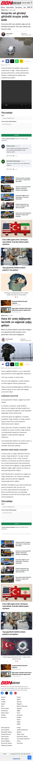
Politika (3, 715)
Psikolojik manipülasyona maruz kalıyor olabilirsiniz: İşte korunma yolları (16, 658)
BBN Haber (5, 10)
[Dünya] (16, 228)
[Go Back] (29, 757)
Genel (11, 315)
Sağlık (18, 710)
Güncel (3, 7)
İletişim (19, 732)
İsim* (2, 115)
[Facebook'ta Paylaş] (7, 61)
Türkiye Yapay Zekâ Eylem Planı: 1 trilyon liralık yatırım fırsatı (16, 294)
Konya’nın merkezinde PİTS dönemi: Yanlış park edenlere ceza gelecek (23, 188)
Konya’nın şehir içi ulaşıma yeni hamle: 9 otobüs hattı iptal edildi (23, 179)
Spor (2, 706)
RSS (5, 754)
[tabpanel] (16, 286)
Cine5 (18, 741)
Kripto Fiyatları (5, 741)
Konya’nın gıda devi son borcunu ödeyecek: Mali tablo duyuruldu (22, 205)
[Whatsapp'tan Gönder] (17, 61)
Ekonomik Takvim (6, 743)
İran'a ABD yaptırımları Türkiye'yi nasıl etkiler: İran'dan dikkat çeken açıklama (15, 242)
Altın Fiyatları (5, 739)
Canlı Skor (20, 743)
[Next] (25, 296)
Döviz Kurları (5, 736)
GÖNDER (16, 135)
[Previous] (7, 296)
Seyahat (19, 708)
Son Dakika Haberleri (23, 739)
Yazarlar (19, 702)
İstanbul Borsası (6, 734)
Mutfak (19, 717)
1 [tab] (15, 661)
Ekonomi (3, 717)
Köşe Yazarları (5, 727)
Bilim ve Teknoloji (22, 706)
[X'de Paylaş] (12, 61)
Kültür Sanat (5, 713)
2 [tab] (17, 661)
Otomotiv (20, 715)
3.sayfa (3, 702)
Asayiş (3, 699)
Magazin (19, 704)
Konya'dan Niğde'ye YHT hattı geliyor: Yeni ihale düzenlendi (22, 197)
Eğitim (19, 699)
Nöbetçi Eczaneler (6, 745)
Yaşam (3, 704)
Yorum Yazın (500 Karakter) (8, 121)
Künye (19, 727)
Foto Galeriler (5, 730)
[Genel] (16, 256)
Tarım (18, 713)
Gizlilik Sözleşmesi (22, 730)
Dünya (19, 697)
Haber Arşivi (20, 734)
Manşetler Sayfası (6, 732)
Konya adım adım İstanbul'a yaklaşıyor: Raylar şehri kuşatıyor (23, 214)
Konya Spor (18, 7)
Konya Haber (10, 7)
